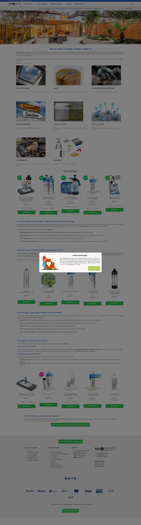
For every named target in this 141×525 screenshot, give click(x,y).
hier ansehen (70, 264)
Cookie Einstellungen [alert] (79, 255)
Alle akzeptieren (94, 268)
